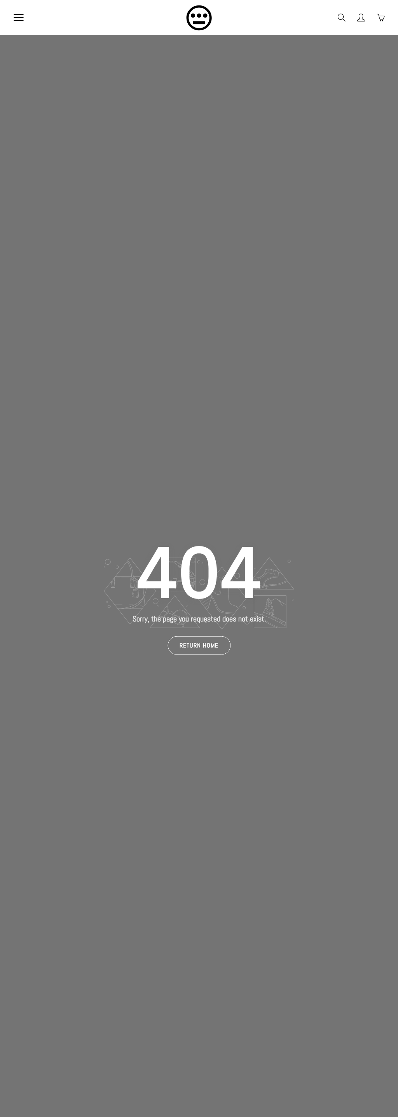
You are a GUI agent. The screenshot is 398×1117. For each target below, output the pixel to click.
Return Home (199, 645)
